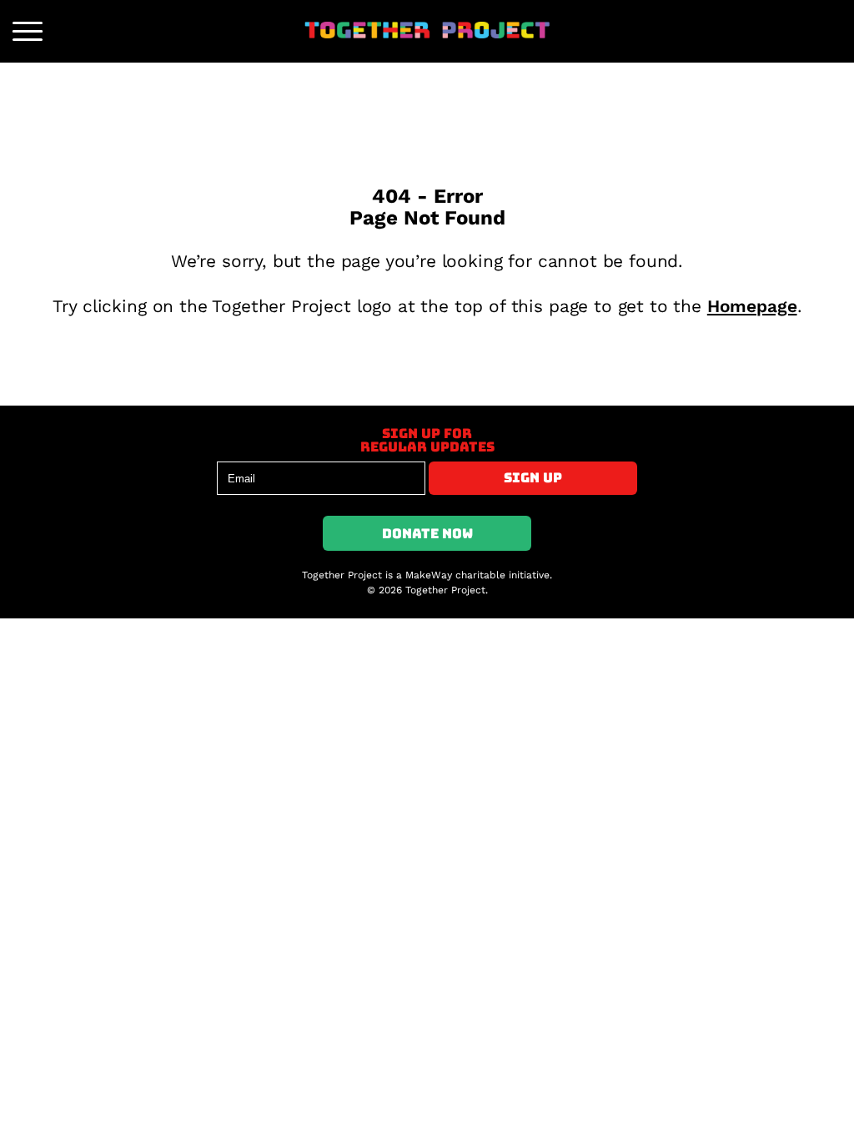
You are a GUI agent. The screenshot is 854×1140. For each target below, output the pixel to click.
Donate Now (427, 533)
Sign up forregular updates (427, 439)
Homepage (752, 306)
